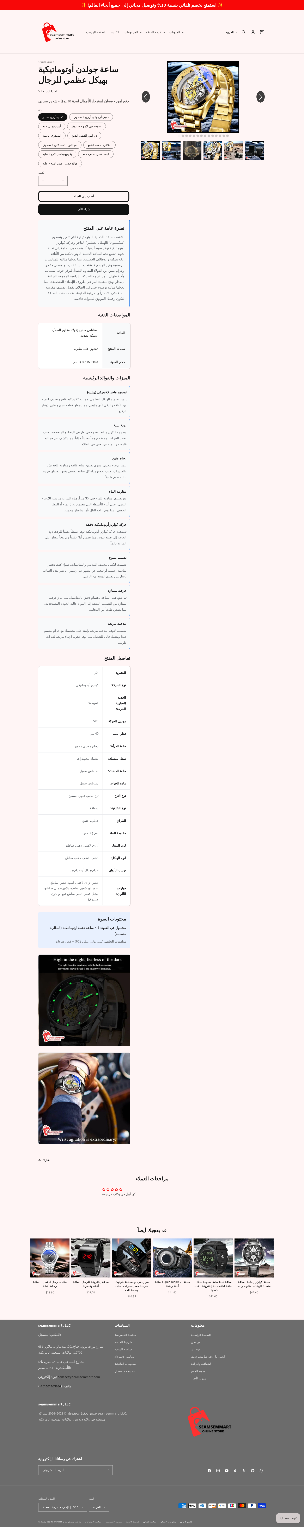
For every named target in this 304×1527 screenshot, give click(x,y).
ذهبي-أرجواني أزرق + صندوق (91, 117)
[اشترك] (108, 1470)
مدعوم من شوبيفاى (72, 1521)
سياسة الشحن (123, 1349)
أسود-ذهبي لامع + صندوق (87, 126)
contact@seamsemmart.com (79, 1377)
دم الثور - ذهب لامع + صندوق (60, 145)
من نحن (196, 1342)
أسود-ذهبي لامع (52, 126)
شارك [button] (46, 1160)
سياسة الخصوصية (125, 1335)
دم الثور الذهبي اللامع (84, 135)
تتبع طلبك (196, 1349)
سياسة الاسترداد (124, 1356)
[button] (133, 32)
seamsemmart (54, 1521)
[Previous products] (30, 1268)
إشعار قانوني (186, 1521)
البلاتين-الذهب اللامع (99, 145)
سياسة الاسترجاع (93, 1521)
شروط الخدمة (123, 1342)
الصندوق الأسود (52, 135)
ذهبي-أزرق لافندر (53, 117)
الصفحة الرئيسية (201, 1335)
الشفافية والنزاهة (201, 1364)
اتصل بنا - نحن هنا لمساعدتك (208, 1356)
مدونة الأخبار (198, 1378)
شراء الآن (84, 209)
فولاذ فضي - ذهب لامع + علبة (60, 163)
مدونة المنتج (198, 1371)
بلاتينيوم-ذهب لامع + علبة (57, 154)
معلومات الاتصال (125, 1371)
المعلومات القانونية (126, 1364)
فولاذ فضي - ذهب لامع (96, 154)
